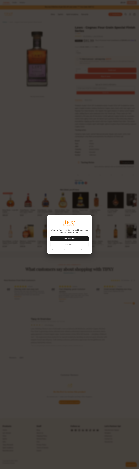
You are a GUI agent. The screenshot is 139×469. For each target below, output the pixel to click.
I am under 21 (69, 244)
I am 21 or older (69, 239)
